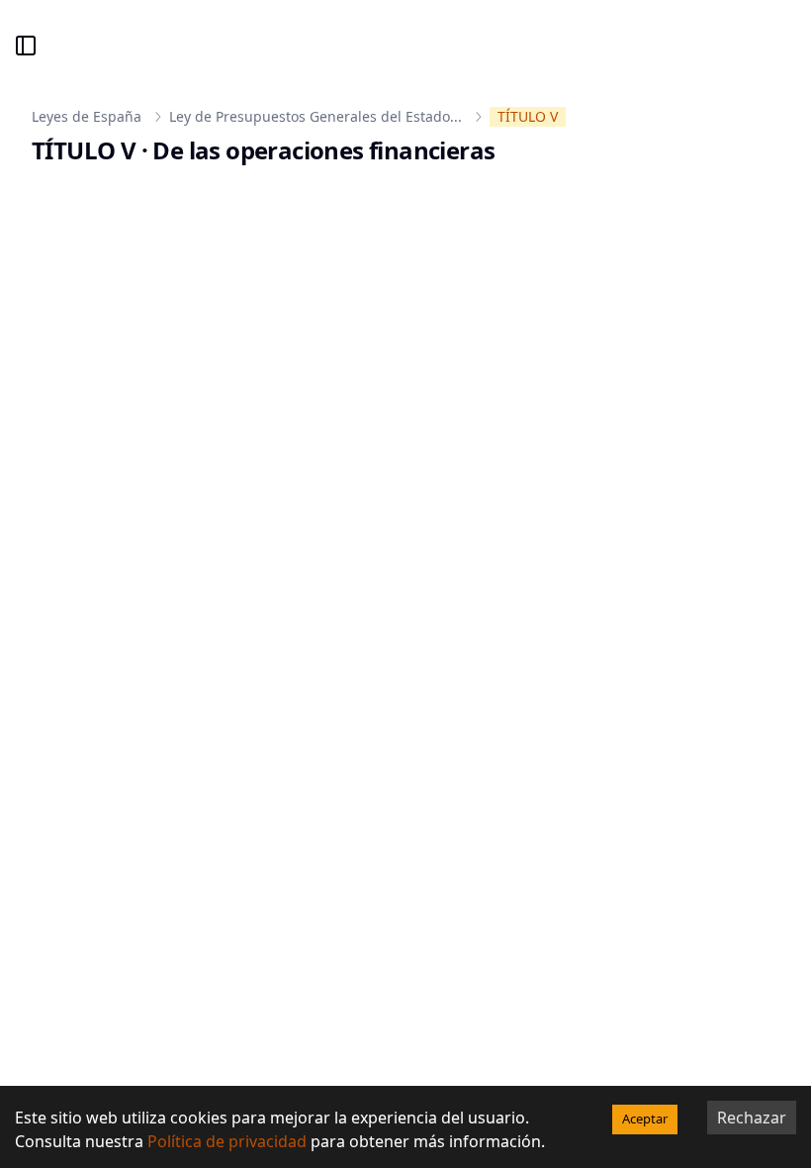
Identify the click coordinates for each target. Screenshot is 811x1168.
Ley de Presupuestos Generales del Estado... (315, 116)
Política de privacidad (227, 1141)
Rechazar (751, 1117)
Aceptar (645, 1118)
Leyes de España (86, 116)
